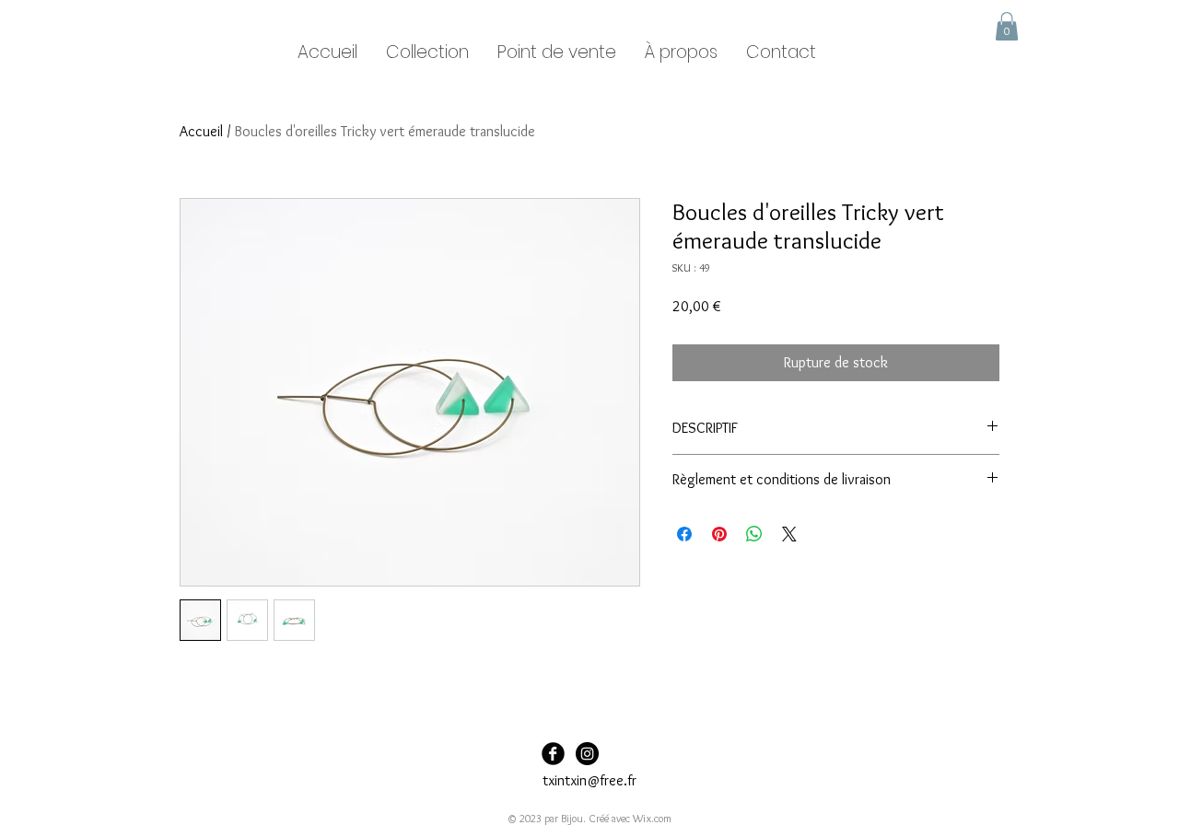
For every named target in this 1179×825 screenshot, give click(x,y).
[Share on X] (789, 534)
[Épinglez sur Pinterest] (719, 534)
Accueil (201, 131)
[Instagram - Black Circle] (587, 753)
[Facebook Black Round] (553, 753)
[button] (1007, 26)
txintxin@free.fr (589, 780)
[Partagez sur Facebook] (684, 534)
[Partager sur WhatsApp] (754, 534)
